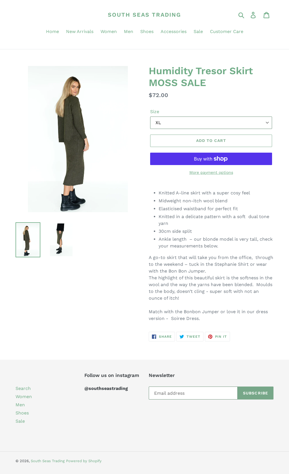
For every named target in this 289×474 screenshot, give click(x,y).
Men (20, 404)
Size (154, 111)
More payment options (211, 172)
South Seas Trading (144, 14)
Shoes (22, 413)
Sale (20, 421)
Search (23, 388)
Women (24, 396)
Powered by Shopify (84, 461)
